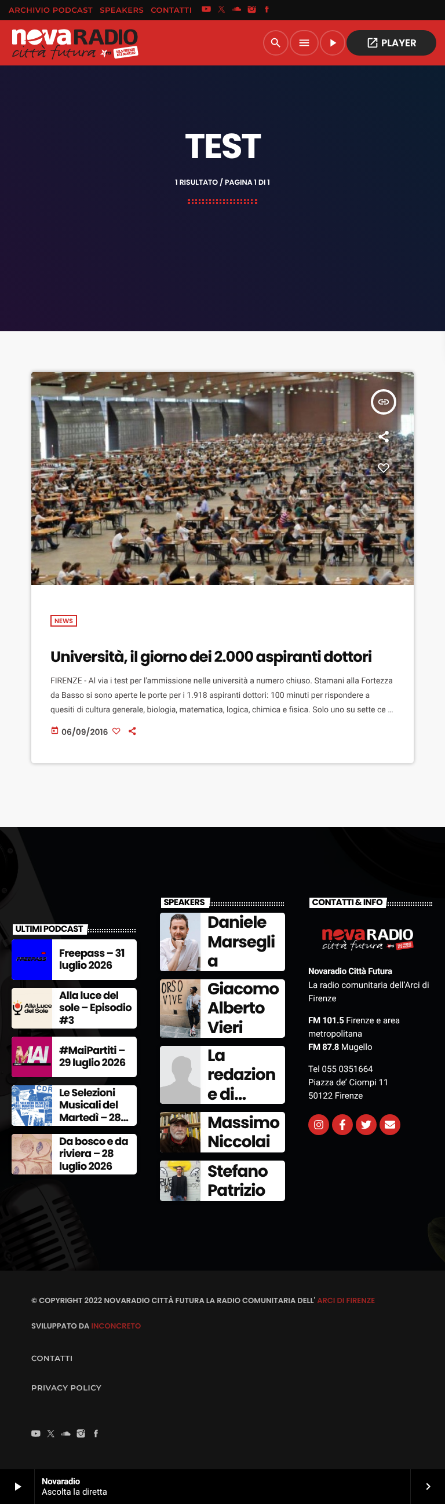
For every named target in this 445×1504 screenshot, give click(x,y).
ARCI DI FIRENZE (346, 1300)
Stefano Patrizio (237, 1181)
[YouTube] (206, 10)
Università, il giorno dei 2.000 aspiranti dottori (210, 657)
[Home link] (75, 43)
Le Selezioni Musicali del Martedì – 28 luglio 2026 (90, 1112)
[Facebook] (267, 10)
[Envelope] (390, 1124)
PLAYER (391, 43)
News (63, 620)
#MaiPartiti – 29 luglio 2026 (92, 1057)
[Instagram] (252, 10)
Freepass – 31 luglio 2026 (92, 960)
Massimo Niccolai (243, 1132)
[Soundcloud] (237, 10)
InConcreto (116, 1325)
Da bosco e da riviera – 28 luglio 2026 (93, 1154)
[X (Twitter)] (221, 10)
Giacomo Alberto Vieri (243, 1008)
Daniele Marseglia (241, 941)
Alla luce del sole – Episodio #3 (95, 1008)
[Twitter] (366, 1124)
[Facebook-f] (342, 1124)
